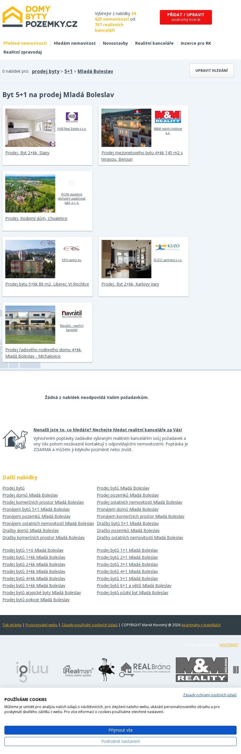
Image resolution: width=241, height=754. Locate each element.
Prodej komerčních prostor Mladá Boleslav (43, 502)
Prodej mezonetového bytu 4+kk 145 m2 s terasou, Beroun (142, 156)
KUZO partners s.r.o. (168, 260)
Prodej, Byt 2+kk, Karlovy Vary (130, 284)
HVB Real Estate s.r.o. (71, 129)
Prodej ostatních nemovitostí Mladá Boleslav (139, 502)
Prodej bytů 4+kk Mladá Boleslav (33, 578)
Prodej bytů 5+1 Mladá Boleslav (127, 578)
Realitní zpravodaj (23, 52)
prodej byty (45, 71)
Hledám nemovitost (75, 43)
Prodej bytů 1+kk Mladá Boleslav (33, 557)
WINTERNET (229, 644)
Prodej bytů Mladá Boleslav (123, 488)
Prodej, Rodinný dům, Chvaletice (36, 218)
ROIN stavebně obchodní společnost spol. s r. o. (72, 198)
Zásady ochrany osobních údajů (210, 694)
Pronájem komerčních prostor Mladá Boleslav (140, 516)
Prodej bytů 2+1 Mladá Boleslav (127, 557)
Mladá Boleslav (95, 71)
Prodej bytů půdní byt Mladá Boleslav (132, 592)
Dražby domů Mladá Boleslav (30, 530)
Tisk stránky (12, 624)
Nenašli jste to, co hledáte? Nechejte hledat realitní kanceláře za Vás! (108, 429)
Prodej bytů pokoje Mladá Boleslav (35, 599)
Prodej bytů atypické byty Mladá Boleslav (41, 592)
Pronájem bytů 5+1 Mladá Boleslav (36, 509)
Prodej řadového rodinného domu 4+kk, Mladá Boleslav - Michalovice (43, 353)
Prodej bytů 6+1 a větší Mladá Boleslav (134, 585)
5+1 (68, 71)
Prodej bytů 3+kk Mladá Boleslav (33, 571)
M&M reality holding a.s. (168, 131)
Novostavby (115, 43)
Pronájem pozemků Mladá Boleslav (36, 516)
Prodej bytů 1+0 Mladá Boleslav (32, 550)
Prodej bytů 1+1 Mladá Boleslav (127, 550)
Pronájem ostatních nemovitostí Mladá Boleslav (48, 523)
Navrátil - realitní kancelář (71, 328)
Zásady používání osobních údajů (89, 624)
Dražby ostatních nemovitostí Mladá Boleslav (140, 537)
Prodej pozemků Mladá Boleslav (128, 495)
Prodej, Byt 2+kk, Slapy (27, 152)
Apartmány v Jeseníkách (201, 624)
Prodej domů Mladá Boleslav (30, 495)
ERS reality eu (71, 260)
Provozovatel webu (42, 624)
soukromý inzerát (186, 17)
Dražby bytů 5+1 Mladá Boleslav (128, 523)
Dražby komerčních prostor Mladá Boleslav (43, 537)
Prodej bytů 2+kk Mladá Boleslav (33, 564)
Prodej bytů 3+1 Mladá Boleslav (127, 564)
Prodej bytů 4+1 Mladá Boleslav (127, 571)
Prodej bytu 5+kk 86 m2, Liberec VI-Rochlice (47, 284)
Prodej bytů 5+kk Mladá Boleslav (33, 585)
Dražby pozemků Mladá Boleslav (128, 530)
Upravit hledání (211, 70)
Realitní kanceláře (154, 43)
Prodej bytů (13, 488)
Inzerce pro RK (196, 43)
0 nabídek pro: (15, 71)
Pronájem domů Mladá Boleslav (127, 509)
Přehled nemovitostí (25, 43)
